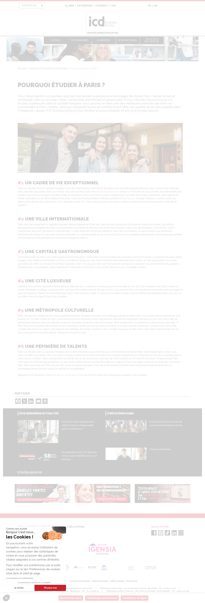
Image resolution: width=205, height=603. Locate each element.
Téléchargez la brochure (102, 598)
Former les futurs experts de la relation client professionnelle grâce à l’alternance (78, 425)
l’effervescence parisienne (105, 191)
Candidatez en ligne (134, 598)
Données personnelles (80, 581)
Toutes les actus (30, 472)
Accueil (22, 68)
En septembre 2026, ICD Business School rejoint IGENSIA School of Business (79, 456)
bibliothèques (127, 198)
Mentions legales (100, 581)
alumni (69, 6)
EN (155, 5)
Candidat (101, 6)
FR (149, 5)
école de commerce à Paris (69, 375)
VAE (113, 6)
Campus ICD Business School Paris (48, 68)
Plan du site (132, 581)
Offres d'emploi (117, 581)
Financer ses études (160, 449)
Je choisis (19, 588)
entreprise (84, 6)
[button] (6, 597)
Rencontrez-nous (71, 598)
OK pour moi (50, 588)
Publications (75, 526)
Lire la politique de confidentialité (19, 578)
